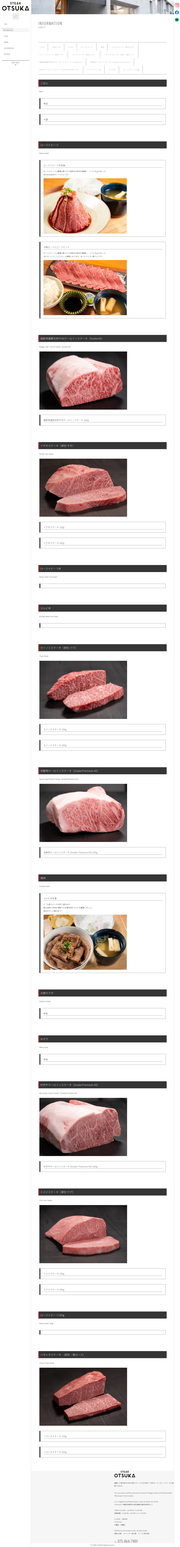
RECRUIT (7, 54)
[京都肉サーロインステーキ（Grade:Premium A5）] (83, 840)
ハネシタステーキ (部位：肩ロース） (119, 54)
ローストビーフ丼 (94, 69)
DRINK (6, 42)
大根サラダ (56, 47)
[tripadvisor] (177, 20)
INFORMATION (8, 30)
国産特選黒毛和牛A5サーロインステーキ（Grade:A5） (61, 62)
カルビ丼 (112, 69)
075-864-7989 (126, 1541)
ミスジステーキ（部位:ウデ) (84, 54)
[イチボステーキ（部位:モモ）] (83, 515)
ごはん (42, 47)
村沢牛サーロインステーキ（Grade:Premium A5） (59, 69)
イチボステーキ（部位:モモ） (123, 47)
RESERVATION (9, 48)
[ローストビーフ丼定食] (85, 232)
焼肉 (102, 47)
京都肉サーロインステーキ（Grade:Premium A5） (110, 62)
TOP (5, 24)
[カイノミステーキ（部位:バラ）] (83, 717)
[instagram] (177, 5)
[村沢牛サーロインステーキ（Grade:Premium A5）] (83, 1154)
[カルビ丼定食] (85, 968)
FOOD (6, 36)
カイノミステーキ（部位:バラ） (52, 54)
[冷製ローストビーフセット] (85, 313)
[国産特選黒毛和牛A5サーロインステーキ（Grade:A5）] (83, 408)
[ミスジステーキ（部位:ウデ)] (83, 1261)
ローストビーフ (87, 47)
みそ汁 (71, 47)
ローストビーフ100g (131, 69)
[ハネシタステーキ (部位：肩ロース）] (83, 1424)
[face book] (177, 12)
